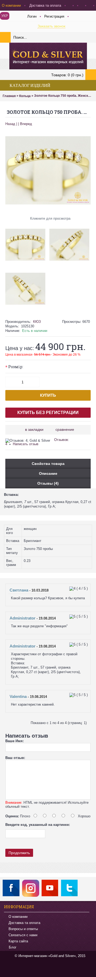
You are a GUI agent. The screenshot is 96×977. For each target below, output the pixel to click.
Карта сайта (18, 941)
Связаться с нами (23, 935)
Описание (48, 473)
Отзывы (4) (48, 483)
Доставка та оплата (24, 923)
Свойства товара (48, 463)
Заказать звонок (51, 26)
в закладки (34, 429)
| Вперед (25, 124)
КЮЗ (37, 322)
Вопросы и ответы (23, 929)
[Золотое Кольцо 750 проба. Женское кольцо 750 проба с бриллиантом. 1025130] (27, 243)
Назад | (11, 124)
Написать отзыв (25, 444)
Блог (13, 948)
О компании (18, 917)
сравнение (64, 429)
